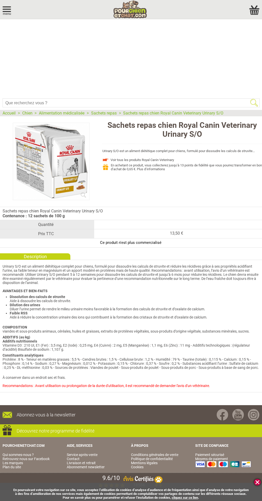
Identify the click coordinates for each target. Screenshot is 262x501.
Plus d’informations (151, 169)
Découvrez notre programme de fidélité (55, 431)
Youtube (238, 414)
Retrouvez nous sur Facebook (26, 459)
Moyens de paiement (211, 459)
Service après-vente (82, 455)
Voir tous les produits (142, 160)
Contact (73, 459)
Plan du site (12, 467)
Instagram (253, 414)
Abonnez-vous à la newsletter (46, 414)
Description (35, 256)
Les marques (13, 463)
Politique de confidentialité (152, 459)
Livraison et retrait (81, 463)
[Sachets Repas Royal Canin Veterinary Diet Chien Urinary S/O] (51, 198)
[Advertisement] (131, 57)
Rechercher (254, 103)
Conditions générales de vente (154, 455)
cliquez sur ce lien (185, 497)
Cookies (137, 467)
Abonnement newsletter (86, 467)
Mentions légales (144, 463)
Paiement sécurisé (209, 455)
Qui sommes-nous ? (18, 455)
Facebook (222, 414)
